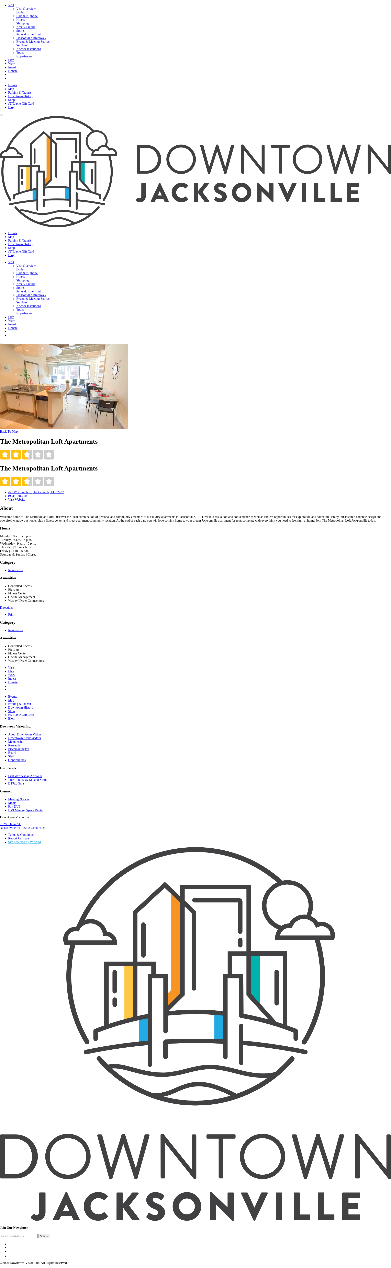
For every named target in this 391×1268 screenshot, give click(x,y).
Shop (11, 100)
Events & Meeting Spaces (32, 41)
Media (12, 803)
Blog (11, 107)
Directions (6, 607)
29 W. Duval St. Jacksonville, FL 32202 (15, 825)
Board (12, 752)
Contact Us (38, 827)
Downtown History (20, 96)
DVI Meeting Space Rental (25, 810)
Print (11, 614)
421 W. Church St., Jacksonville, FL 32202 (36, 492)
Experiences (24, 56)
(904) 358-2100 (18, 496)
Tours (20, 52)
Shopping (22, 23)
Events (12, 85)
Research (14, 745)
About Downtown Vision (24, 734)
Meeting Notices (18, 799)
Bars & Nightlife (27, 16)
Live (11, 60)
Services (21, 45)
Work (11, 63)
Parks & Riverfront (28, 34)
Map (11, 89)
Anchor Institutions (28, 49)
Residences (15, 570)
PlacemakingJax (18, 749)
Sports (20, 30)
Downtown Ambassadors (24, 738)
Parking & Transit (19, 92)
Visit (11, 5)
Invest (12, 67)
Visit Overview (26, 8)
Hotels (20, 19)
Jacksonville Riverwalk (31, 38)
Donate (13, 71)
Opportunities (17, 760)
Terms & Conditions (21, 834)
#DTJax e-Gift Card (21, 103)
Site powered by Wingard (24, 842)
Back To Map (9, 431)
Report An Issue (18, 838)
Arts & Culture (25, 27)
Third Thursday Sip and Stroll (27, 779)
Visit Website (16, 499)
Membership (16, 741)
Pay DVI (14, 806)
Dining (20, 12)
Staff (11, 756)
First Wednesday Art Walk (25, 776)
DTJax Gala (16, 783)
